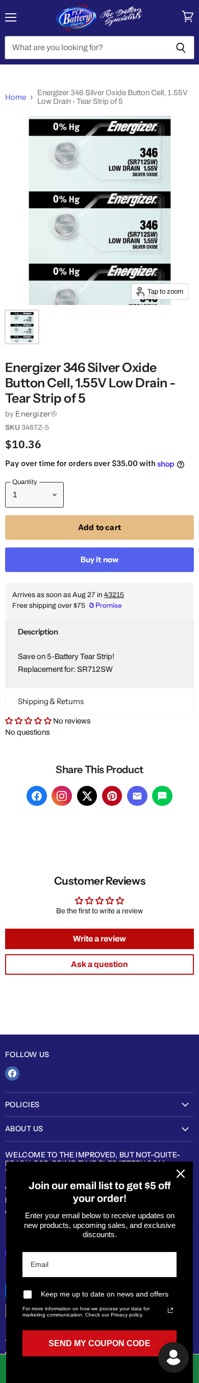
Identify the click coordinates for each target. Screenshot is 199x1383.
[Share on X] (87, 796)
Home (15, 97)
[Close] (180, 1173)
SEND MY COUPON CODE (99, 1343)
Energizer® (36, 414)
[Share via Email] (137, 796)
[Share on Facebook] (37, 796)
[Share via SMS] (162, 796)
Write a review (99, 938)
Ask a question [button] (99, 964)
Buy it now (100, 559)
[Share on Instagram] (62, 796)
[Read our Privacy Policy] (170, 1310)
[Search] (180, 47)
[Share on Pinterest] (112, 796)
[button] (99, 632)
